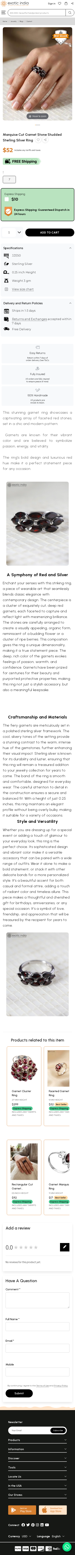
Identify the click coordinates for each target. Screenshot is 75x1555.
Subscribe (58, 1430)
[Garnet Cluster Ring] (24, 1085)
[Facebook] (23, 1525)
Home (5, 21)
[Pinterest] (33, 1525)
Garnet (29, 21)
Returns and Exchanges (29, 319)
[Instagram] (37, 1525)
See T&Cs (44, 360)
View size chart (23, 289)
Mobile (10, 1364)
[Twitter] (28, 1525)
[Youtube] (47, 1525)
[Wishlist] (60, 3)
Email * (10, 1340)
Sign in (51, 3)
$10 (15, 199)
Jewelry (13, 21)
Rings (21, 21)
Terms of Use (42, 1385)
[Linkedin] (42, 1525)
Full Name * (13, 1319)
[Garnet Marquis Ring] (61, 1179)
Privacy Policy (61, 1385)
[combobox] (37, 12)
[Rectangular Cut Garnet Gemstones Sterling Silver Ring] (24, 1179)
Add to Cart (49, 232)
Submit (19, 1393)
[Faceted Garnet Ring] (61, 1085)
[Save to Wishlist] (38, 140)
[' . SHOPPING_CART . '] (66, 3)
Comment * (13, 1289)
